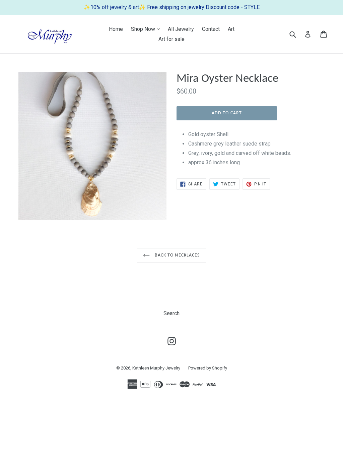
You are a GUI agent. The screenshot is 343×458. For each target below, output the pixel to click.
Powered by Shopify (207, 367)
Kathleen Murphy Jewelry (156, 367)
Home (116, 29)
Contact (211, 29)
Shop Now (147, 28)
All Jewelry (181, 29)
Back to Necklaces (176, 255)
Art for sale (171, 39)
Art (231, 29)
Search (171, 313)
